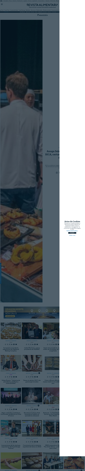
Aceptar (72, 240)
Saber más (72, 242)
